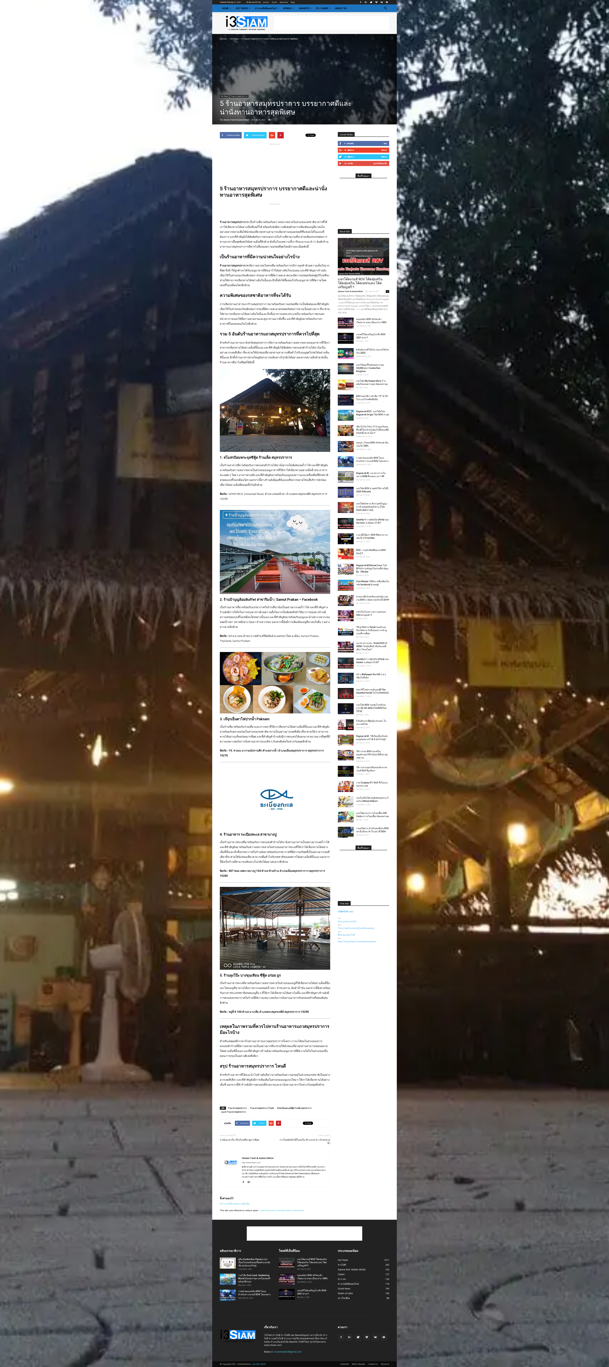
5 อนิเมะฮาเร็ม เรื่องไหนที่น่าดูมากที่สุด (239, 1139)
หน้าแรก (223, 38)
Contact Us (373, 1364)
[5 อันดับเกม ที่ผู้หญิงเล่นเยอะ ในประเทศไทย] (346, 724)
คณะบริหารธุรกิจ (259, 1364)
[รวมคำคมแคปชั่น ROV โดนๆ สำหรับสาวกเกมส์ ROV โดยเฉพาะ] (346, 461)
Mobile (287, 8)
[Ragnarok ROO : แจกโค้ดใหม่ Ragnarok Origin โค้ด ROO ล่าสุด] (346, 415)
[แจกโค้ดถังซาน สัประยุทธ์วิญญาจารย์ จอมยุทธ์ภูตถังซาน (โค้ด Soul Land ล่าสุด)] (346, 507)
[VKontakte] (381, 2)
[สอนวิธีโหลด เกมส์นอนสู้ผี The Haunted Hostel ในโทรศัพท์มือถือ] (346, 693)
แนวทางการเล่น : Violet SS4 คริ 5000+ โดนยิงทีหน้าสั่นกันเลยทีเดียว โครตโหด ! (371, 646)
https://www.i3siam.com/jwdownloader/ (357, 941)
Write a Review (358, 1364)
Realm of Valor (345, 1293)
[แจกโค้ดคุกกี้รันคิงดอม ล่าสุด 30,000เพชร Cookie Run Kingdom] (346, 368)
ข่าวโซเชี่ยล (344, 1298)
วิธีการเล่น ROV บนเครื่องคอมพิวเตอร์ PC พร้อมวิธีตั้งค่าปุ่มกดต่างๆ (372, 754)
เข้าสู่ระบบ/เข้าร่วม (253, 2)
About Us (341, 8)
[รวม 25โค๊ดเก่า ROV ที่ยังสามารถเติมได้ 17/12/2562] (346, 538)
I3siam (341, 1274)
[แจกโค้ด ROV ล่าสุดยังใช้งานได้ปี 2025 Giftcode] (346, 492)
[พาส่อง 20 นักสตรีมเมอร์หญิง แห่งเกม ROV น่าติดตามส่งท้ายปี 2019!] (346, 600)
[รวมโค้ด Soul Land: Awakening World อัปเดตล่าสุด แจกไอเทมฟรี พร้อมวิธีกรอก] (228, 1279)
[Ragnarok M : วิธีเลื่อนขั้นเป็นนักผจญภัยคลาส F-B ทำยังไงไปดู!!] (346, 740)
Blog (293, 2)
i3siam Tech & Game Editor (236, 120)
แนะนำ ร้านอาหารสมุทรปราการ (233, 1112)
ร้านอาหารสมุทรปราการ (239, 96)
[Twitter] (371, 2)
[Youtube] (386, 2)
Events (266, 2)
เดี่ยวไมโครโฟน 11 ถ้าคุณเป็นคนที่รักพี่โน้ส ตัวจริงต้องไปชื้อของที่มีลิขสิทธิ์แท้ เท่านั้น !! (372, 429)
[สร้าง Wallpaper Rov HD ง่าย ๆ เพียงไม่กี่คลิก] (346, 678)
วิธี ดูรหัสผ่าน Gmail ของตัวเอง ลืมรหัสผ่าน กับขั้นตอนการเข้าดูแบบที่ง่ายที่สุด (371, 630)
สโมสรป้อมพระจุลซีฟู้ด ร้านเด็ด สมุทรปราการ (294, 1108)
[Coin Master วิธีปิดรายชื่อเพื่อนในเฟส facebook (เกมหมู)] (346, 585)
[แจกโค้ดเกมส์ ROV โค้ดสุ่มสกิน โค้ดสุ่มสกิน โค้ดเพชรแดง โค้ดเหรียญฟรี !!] (363, 256)
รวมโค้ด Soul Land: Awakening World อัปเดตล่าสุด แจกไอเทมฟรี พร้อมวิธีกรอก (254, 1278)
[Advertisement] (331, 23)
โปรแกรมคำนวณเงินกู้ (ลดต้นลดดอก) (356, 928)
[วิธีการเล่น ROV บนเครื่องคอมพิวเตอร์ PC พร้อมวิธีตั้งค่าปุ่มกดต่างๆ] (346, 755)
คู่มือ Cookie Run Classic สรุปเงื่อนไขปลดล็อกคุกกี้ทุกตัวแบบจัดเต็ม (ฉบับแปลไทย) (254, 1262)
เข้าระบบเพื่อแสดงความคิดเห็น (235, 1203)
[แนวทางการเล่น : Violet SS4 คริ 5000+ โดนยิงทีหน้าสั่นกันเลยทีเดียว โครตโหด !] (346, 647)
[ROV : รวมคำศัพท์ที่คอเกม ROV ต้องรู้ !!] (346, 554)
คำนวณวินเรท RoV (347, 921)
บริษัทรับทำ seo (345, 911)
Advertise (284, 2)
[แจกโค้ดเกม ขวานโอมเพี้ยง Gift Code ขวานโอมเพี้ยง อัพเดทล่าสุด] (346, 817)
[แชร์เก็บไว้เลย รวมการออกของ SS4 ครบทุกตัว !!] (346, 615)
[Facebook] (360, 2)
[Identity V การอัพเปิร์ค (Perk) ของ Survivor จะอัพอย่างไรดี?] (346, 523)
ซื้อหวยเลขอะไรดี (346, 935)
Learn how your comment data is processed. (282, 1210)
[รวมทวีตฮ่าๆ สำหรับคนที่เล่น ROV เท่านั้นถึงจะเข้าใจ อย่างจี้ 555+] (346, 832)
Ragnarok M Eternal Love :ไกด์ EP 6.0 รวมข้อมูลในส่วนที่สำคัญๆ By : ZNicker (372, 568)
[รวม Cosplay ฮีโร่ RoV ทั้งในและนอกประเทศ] (346, 786)
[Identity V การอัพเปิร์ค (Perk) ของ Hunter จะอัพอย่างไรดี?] (346, 663)
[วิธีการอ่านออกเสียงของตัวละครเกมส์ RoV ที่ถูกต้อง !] (346, 771)
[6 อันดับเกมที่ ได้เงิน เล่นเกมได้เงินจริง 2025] (346, 353)
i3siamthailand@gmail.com (287, 1351)
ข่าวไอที (342, 1264)
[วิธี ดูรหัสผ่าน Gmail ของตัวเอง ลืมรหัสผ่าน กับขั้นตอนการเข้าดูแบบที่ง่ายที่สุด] (346, 630)
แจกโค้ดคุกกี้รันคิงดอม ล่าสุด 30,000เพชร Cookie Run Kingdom (370, 368)
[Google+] (365, 2)
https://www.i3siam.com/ (251, 1163)
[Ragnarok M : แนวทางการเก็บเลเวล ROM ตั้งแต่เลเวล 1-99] (346, 477)
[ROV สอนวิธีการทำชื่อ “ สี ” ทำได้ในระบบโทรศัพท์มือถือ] (346, 400)
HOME (225, 8)
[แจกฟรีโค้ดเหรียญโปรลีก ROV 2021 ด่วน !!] (346, 338)
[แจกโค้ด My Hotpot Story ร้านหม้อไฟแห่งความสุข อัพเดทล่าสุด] (346, 384)
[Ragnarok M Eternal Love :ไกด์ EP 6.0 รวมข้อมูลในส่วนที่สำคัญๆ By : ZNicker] (346, 569)
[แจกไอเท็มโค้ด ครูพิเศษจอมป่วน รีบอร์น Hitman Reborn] (346, 801)
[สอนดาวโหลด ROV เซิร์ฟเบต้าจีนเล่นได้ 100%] (346, 446)
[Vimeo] (376, 2)
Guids (274, 2)
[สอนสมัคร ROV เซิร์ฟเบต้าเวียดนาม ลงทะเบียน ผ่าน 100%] (346, 323)
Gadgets (304, 8)
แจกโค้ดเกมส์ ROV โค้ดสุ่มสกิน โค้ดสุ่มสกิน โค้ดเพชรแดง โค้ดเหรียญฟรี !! (360, 283)
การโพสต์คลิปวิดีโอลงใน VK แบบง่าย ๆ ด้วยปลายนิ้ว (305, 1141)
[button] (385, 8)
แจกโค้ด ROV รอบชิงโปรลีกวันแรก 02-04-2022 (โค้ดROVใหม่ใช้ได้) (371, 708)
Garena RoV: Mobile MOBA (349, 274)
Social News (344, 1288)
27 (388, 291)
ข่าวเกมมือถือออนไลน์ (265, 8)
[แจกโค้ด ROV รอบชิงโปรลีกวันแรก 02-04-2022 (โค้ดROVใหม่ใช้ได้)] (346, 708)
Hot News (242, 8)
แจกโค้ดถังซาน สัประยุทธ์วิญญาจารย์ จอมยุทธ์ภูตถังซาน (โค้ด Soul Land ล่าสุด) (371, 506)
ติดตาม (384, 150)
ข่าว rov (342, 1279)
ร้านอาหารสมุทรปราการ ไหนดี (262, 1108)
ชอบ (385, 143)
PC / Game (322, 8)
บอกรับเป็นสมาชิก (380, 163)
